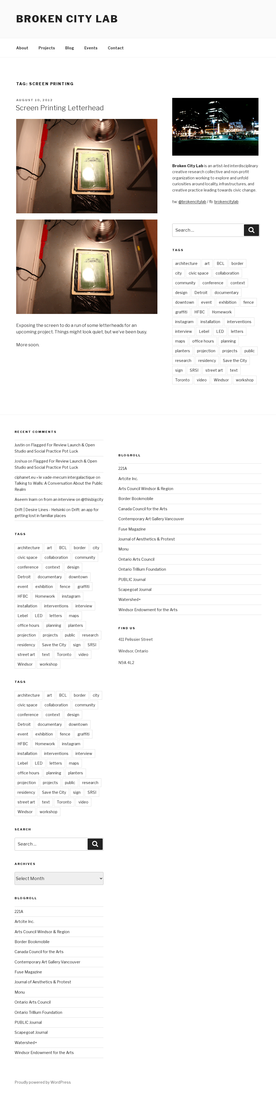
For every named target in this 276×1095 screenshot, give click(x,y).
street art (214, 370)
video (202, 380)
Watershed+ (26, 1042)
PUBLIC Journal (28, 1022)
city (178, 273)
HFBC (199, 312)
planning (228, 341)
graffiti (181, 312)
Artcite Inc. (24, 921)
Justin (20, 445)
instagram (184, 321)
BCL (221, 263)
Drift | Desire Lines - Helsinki (40, 509)
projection (206, 350)
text (234, 370)
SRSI (194, 370)
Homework (222, 312)
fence (248, 302)
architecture (186, 263)
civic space (199, 273)
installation (210, 321)
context (237, 282)
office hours (203, 341)
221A (19, 911)
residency (207, 360)
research (183, 360)
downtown (184, 302)
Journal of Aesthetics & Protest (43, 982)
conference (212, 282)
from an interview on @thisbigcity (73, 499)
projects (229, 350)
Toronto (182, 380)
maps (180, 341)
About (22, 48)
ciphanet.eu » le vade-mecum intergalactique (55, 477)
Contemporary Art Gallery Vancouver (47, 962)
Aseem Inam (26, 499)
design (181, 292)
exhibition (227, 302)
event (206, 302)
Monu (20, 992)
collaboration (227, 273)
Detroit (201, 292)
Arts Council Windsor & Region (42, 931)
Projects (47, 48)
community (185, 282)
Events (91, 48)
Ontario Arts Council (33, 1002)
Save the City (235, 360)
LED (220, 331)
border (237, 263)
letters (237, 331)
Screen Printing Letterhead (60, 108)
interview (183, 331)
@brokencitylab (192, 201)
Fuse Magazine (28, 972)
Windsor (221, 380)
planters (182, 350)
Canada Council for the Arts (39, 951)
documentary (227, 292)
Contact (116, 48)
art (207, 263)
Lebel (204, 331)
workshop (245, 380)
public (249, 350)
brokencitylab (226, 201)
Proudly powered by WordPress (43, 1082)
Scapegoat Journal (31, 1032)
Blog (69, 48)
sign (179, 370)
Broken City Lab (67, 19)
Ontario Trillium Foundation (38, 1012)
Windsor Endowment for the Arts (44, 1052)
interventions (239, 321)
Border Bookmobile (32, 941)
